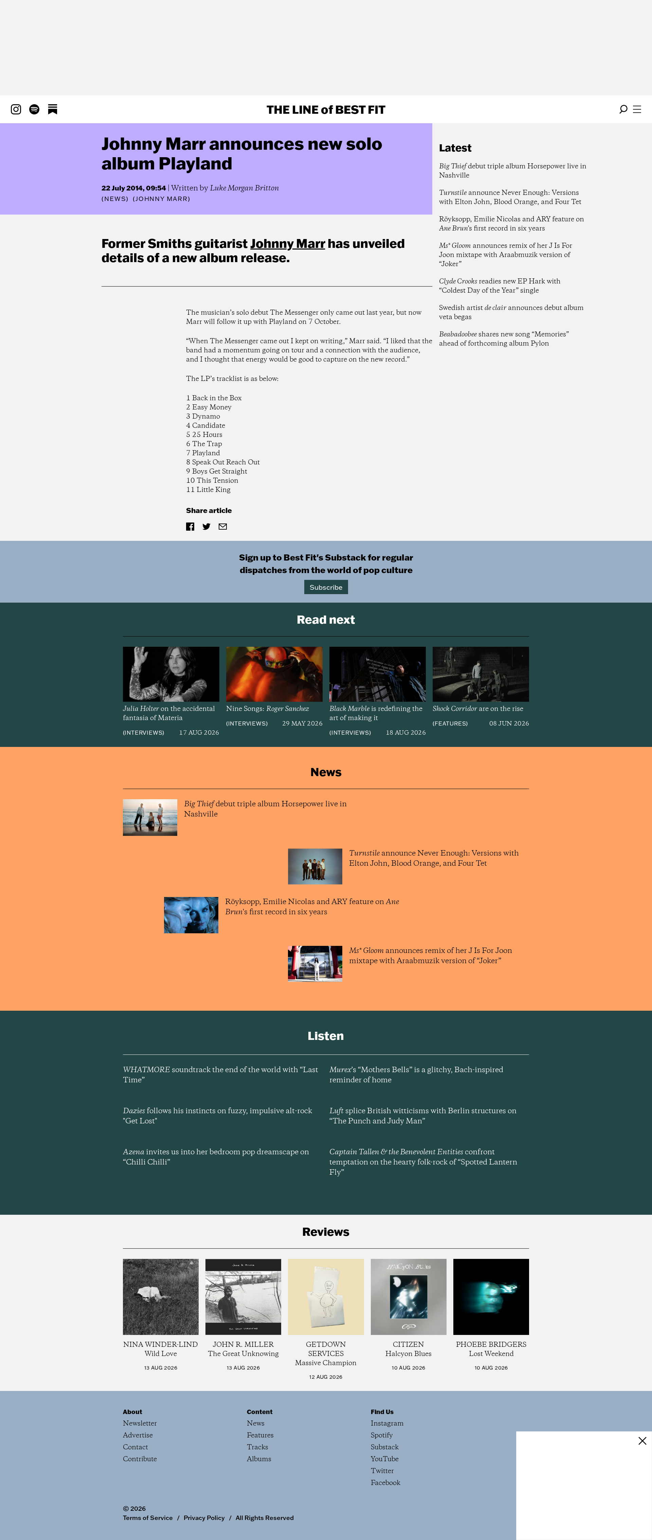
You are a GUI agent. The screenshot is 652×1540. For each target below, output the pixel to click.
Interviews (143, 732)
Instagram (387, 1423)
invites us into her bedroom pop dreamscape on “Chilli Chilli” (216, 1157)
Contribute (140, 1459)
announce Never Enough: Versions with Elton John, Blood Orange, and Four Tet (510, 197)
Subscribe (326, 587)
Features (450, 723)
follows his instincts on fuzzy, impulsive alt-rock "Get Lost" (217, 1116)
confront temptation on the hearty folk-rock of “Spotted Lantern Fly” (423, 1162)
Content (260, 1412)
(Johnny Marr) (161, 199)
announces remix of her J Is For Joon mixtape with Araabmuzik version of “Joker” (505, 255)
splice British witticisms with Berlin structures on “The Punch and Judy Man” (423, 1116)
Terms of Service (148, 1518)
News (115, 199)
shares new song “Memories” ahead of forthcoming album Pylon (504, 339)
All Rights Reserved (265, 1518)
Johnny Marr (287, 243)
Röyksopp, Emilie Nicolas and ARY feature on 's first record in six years (511, 224)
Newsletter (140, 1423)
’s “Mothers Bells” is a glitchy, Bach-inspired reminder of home (416, 1075)
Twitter (382, 1471)
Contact (135, 1447)
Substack (385, 1447)
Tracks (257, 1447)
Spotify (382, 1435)
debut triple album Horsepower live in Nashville (512, 171)
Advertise (138, 1435)
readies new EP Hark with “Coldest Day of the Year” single (500, 286)
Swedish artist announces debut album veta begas (511, 313)
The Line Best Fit (326, 109)
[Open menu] (637, 109)
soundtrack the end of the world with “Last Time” (220, 1075)
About (132, 1412)
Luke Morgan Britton (244, 188)
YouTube (385, 1459)
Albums (259, 1459)
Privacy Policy (204, 1518)
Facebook (385, 1483)
